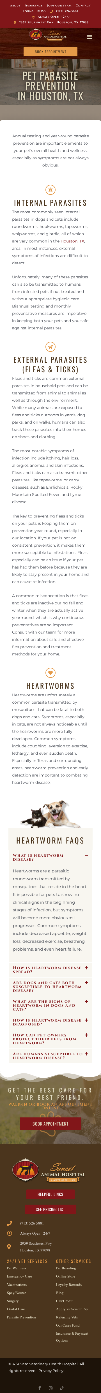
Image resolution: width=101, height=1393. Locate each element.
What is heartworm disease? (38, 857)
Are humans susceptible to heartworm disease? (48, 1056)
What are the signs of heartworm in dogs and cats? (44, 1005)
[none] (40, 1388)
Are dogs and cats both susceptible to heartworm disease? (47, 986)
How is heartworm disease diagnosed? (47, 1022)
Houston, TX (72, 241)
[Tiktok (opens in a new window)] (61, 1388)
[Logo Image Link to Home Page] (48, 34)
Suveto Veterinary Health (38, 1364)
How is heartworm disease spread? (47, 969)
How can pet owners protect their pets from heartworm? (44, 1039)
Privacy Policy (50, 1370)
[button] (89, 36)
